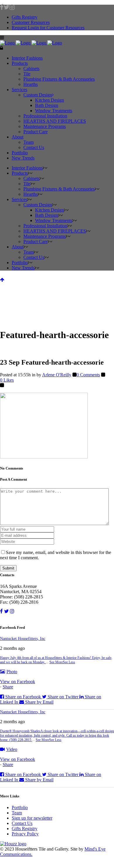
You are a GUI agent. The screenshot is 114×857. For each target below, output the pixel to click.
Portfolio (20, 807)
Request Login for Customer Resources (48, 27)
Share (8, 686)
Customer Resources (31, 22)
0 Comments (88, 374)
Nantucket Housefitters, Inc (22, 638)
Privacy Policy (25, 833)
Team (17, 812)
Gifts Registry (24, 17)
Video (11, 749)
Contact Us (22, 823)
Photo (11, 671)
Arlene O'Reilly (56, 374)
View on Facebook (17, 681)
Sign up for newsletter (32, 818)
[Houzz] (57, 843)
